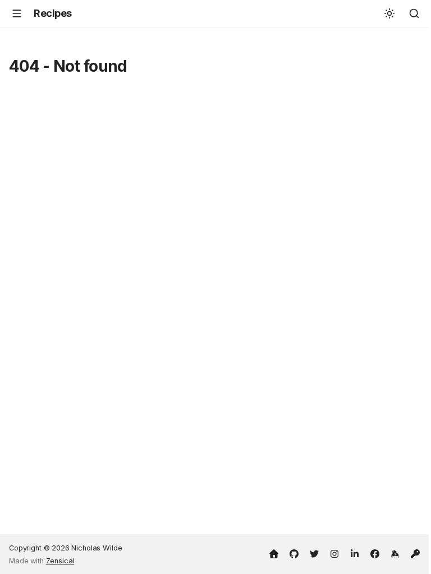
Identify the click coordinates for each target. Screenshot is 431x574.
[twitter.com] (314, 553)
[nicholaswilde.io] (274, 553)
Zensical (60, 561)
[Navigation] (17, 13)
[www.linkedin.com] (355, 553)
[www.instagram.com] (334, 553)
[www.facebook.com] (375, 553)
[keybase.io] (395, 553)
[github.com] (294, 553)
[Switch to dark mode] (389, 13)
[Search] (414, 13)
